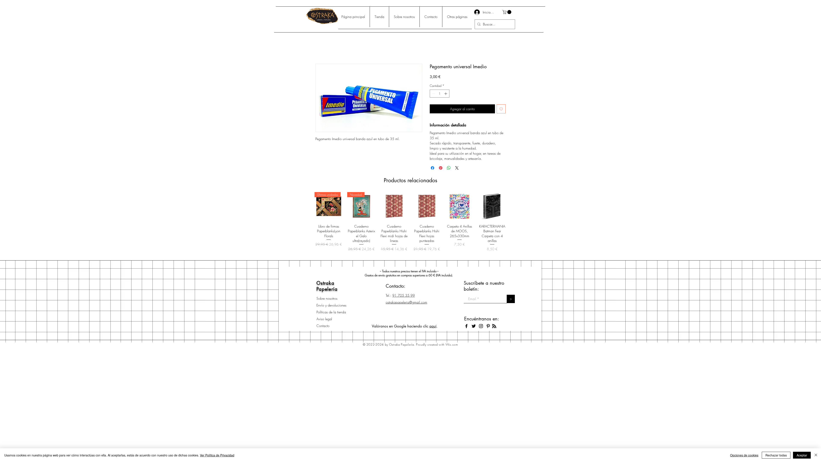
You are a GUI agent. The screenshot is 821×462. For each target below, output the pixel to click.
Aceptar (802, 455)
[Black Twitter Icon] (473, 326)
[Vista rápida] (394, 206)
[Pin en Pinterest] (440, 167)
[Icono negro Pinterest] (488, 326)
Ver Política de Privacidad (217, 455)
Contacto (322, 325)
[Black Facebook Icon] (466, 326)
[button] (507, 12)
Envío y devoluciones (331, 305)
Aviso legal (324, 319)
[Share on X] (456, 167)
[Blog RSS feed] (494, 326)
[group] (410, 224)
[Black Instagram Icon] (481, 326)
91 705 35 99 (403, 295)
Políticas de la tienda (331, 312)
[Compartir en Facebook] (432, 167)
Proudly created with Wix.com (437, 344)
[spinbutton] (439, 93)
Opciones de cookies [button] (744, 455)
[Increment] (446, 93)
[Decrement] (433, 93)
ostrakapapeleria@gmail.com (406, 302)
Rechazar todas (776, 455)
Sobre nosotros (326, 298)
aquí (432, 326)
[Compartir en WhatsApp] (448, 167)
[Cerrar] (815, 455)
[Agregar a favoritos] (501, 108)
